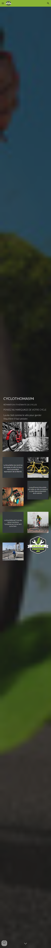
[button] (3, 3)
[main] (25, 408)
